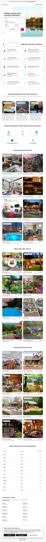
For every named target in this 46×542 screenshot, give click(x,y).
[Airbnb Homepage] (5, 4)
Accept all (9, 535)
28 (14, 42)
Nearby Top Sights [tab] (24, 499)
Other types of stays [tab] (15, 499)
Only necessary (21, 535)
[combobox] (14, 22)
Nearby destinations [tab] (6, 499)
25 (8, 42)
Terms (24, 540)
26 (10, 42)
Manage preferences (33, 535)
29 (16, 42)
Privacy (21, 540)
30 (19, 42)
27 (12, 42)
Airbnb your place (38, 4)
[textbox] (9, 26)
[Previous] (20, 99)
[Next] (25, 99)
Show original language (31, 1)
